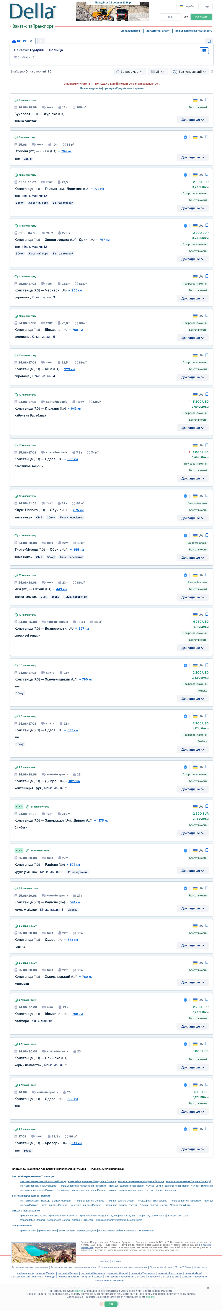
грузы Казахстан (47, 1230)
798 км (77, 329)
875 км (78, 510)
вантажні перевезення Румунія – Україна (94, 1190)
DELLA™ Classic (183, 1267)
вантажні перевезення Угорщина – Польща (44, 1185)
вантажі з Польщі (68, 1273)
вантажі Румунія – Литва (33, 1205)
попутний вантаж (92, 1276)
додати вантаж (130, 30)
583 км (72, 459)
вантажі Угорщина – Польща (163, 1200)
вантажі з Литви (20, 1276)
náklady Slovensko (127, 1230)
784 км (66, 151)
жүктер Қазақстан (86, 1230)
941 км (77, 1143)
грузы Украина (28, 1230)
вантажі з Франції (118, 1273)
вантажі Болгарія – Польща (35, 1200)
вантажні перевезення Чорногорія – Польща (94, 1185)
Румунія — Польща (38, 50)
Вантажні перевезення (25, 1176)
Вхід (170, 16)
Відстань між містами (161, 1267)
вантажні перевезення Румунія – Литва (141, 1185)
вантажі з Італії (193, 1273)
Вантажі (46, 1195)
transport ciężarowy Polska (151, 1215)
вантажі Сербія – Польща (131, 1200)
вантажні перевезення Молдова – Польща (141, 1181)
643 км (76, 408)
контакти (116, 1261)
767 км (105, 239)
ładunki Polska (146, 1230)
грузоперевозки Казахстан (63, 1215)
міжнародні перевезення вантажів (125, 1276)
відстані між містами (83, 1220)
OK (111, 1304)
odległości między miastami (110, 1220)
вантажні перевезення (195, 1276)
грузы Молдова (67, 1230)
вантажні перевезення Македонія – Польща (92, 1181)
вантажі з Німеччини (93, 1273)
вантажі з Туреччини (143, 1273)
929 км (69, 369)
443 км (61, 589)
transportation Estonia (58, 1220)
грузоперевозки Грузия (122, 1215)
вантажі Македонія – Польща (68, 1200)
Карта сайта (200, 1267)
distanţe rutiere (134, 1220)
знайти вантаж (25, 1273)
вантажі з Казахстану (170, 1273)
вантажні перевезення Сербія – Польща (188, 1181)
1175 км (103, 820)
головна (104, 1261)
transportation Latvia (178, 1215)
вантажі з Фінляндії (43, 1276)
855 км (78, 549)
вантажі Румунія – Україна (133, 1205)
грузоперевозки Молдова (94, 1215)
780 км (87, 679)
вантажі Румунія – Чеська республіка (170, 1205)
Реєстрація (201, 16)
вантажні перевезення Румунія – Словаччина (45, 1190)
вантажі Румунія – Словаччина (100, 1205)
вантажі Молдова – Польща (101, 1200)
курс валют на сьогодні (109, 1280)
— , (52, 189)
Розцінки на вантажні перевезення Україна (73, 1267)
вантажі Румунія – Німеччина (65, 1205)
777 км (99, 189)
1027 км (74, 781)
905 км (77, 290)
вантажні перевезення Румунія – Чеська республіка (147, 1190)
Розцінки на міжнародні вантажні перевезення (122, 1267)
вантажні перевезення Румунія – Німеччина (189, 1185)
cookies (78, 1290)
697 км (83, 628)
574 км (75, 864)
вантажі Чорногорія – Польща (197, 1200)
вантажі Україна (45, 1273)
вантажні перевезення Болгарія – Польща (43, 1181)
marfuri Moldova (106, 1230)
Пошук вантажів (21, 1225)
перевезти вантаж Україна (163, 1276)
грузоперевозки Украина (33, 1215)
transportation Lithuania (32, 1220)
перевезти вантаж (68, 1276)
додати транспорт (158, 30)
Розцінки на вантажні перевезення (30, 1267)
